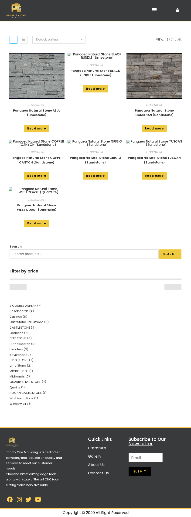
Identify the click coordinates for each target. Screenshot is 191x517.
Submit (139, 471)
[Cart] (177, 10)
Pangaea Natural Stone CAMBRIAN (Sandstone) (154, 112)
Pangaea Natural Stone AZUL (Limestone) (36, 112)
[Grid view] (13, 40)
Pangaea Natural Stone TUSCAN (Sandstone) (154, 160)
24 (172, 39)
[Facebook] (10, 499)
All (179, 39)
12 (167, 39)
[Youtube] (38, 499)
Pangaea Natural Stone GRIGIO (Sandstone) (95, 160)
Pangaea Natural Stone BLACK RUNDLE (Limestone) (95, 73)
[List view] (24, 40)
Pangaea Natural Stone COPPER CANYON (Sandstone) (36, 160)
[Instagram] (19, 499)
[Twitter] (28, 499)
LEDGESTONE (36, 105)
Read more (36, 128)
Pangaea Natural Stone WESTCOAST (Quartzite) (36, 207)
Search (16, 246)
